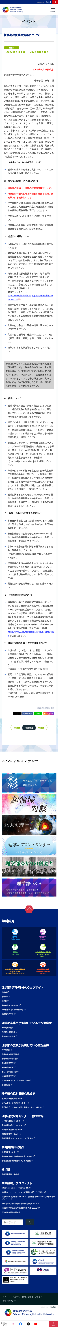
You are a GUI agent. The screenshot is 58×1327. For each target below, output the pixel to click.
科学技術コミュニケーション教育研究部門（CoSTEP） (23, 1192)
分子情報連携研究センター (12, 1121)
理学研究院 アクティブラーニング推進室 (17, 1138)
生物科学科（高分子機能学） (13, 1009)
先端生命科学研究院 (9, 1054)
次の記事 (41, 727)
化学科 (15, 953)
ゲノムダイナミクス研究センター (14, 1103)
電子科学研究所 (8, 1067)
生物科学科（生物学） (10, 1005)
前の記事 (17, 727)
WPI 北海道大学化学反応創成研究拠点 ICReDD (19, 1203)
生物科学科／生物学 (43, 954)
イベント (6, 1296)
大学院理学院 (7, 1027)
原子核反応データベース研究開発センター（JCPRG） (22, 1107)
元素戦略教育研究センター (12, 1129)
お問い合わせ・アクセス (32, 1296)
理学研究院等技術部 (9, 1174)
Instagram (48, 713)
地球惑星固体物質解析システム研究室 (16, 1160)
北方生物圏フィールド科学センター (15, 1080)
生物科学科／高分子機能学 (15, 971)
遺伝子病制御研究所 (9, 1072)
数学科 (15, 938)
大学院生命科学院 (8, 1032)
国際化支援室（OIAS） (10, 1134)
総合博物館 (6, 1085)
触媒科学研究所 (8, 1076)
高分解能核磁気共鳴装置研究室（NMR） (17, 1156)
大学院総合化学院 (8, 1036)
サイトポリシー (9, 1300)
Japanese (40, 2)
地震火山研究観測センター (12, 1098)
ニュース (16, 1296)
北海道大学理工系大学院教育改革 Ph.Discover (20, 1208)
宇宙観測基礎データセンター (13, 1125)
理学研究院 (6, 1050)
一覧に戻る (29, 727)
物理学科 (42, 938)
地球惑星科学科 (43, 971)
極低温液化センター (9, 1152)
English (48, 2)
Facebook (27, 713)
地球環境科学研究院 (9, 1058)
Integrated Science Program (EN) (15, 1188)
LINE (38, 713)
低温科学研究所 (8, 1063)
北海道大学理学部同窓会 (11, 1212)
